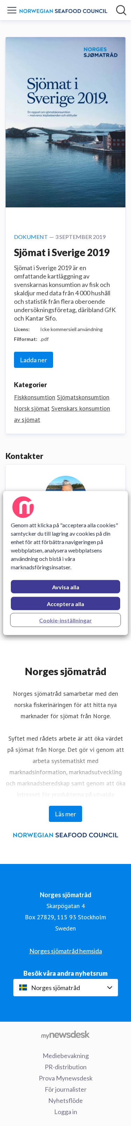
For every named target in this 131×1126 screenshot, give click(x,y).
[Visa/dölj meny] (12, 10)
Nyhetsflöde (65, 1100)
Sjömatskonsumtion (83, 397)
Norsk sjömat (32, 408)
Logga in (65, 1111)
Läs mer (65, 814)
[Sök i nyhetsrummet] (121, 10)
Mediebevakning (66, 1055)
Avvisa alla (65, 587)
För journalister (66, 1089)
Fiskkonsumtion (34, 397)
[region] (65, 563)
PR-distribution (66, 1067)
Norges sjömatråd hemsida (65, 951)
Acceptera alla (65, 603)
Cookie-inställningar (65, 620)
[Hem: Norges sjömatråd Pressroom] (63, 10)
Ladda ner (33, 360)
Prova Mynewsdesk (66, 1078)
